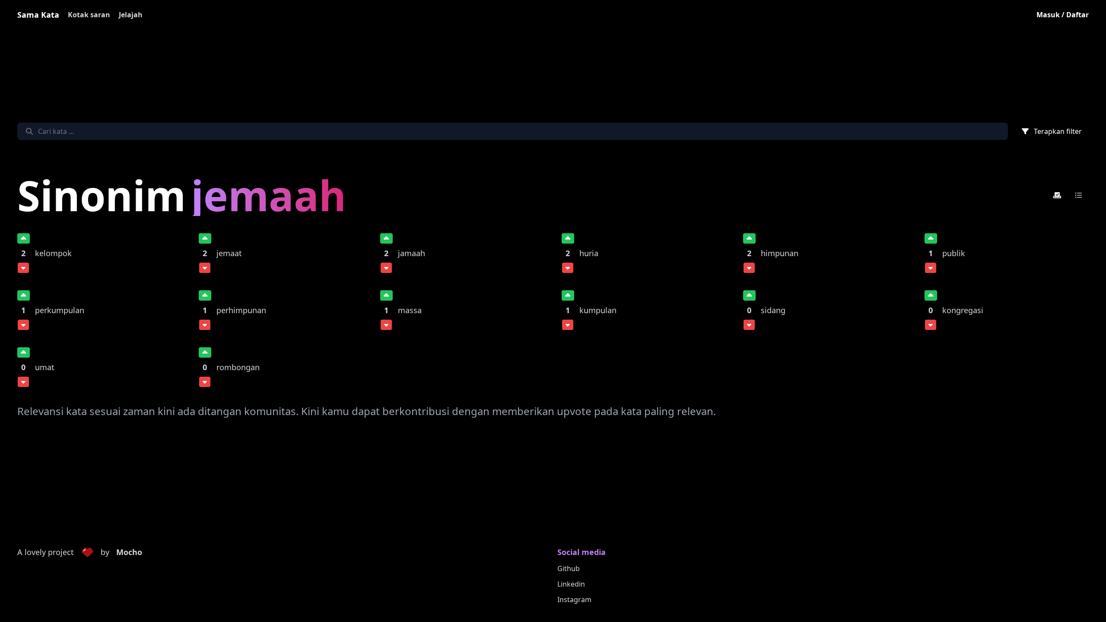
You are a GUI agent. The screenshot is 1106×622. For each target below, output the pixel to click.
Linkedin (571, 584)
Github (568, 568)
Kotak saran (89, 14)
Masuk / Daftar (1062, 14)
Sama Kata (38, 15)
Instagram (574, 599)
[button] (87, 552)
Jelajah (131, 14)
